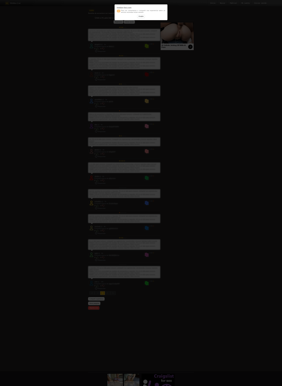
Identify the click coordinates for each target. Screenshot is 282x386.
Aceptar (141, 16)
